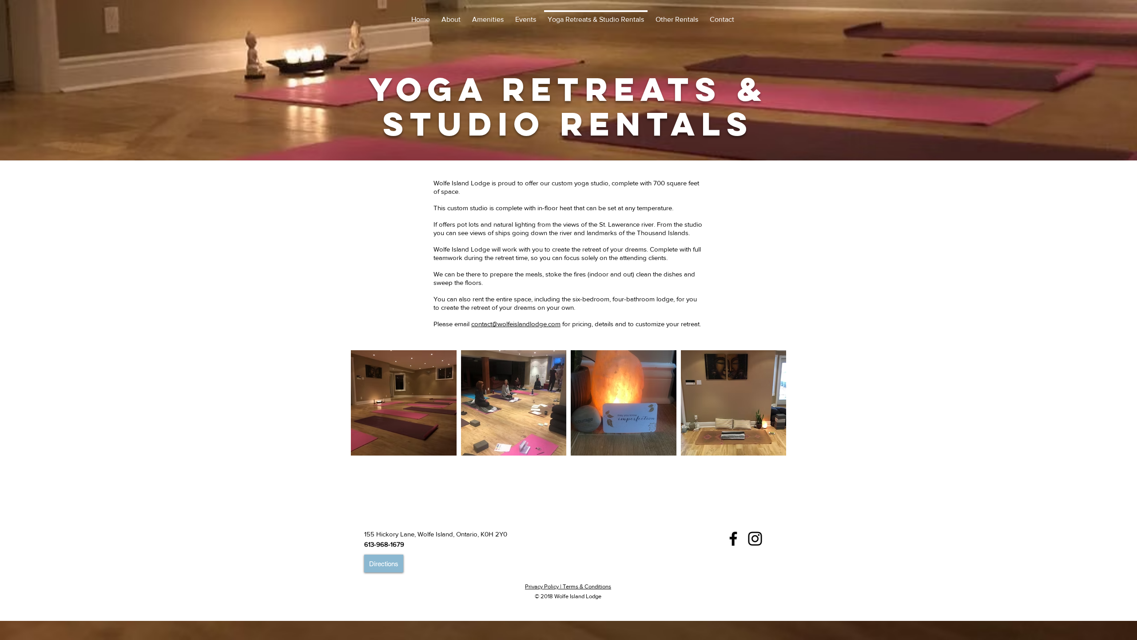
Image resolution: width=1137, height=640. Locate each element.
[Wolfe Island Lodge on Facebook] (733, 538)
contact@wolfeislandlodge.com (516, 324)
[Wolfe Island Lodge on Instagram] (755, 538)
